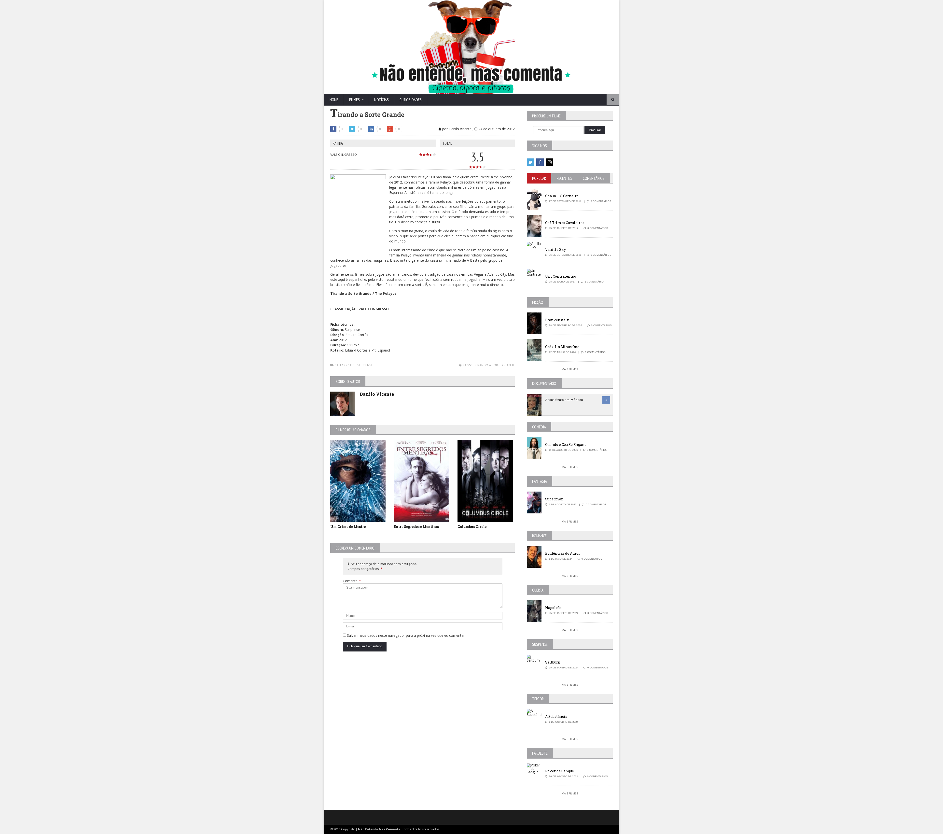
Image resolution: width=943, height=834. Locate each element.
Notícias (381, 99)
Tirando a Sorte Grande (495, 365)
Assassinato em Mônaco (564, 399)
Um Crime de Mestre (348, 526)
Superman (554, 499)
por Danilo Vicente (456, 129)
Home (334, 99)
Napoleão (553, 607)
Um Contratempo (560, 276)
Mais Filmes (570, 369)
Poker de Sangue (559, 771)
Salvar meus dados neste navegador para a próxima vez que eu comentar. (406, 635)
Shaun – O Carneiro (562, 196)
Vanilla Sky (555, 249)
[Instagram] (549, 162)
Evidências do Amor (562, 553)
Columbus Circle (472, 526)
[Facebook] (540, 162)
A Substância (556, 716)
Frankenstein (557, 320)
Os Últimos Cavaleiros (564, 222)
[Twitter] (530, 162)
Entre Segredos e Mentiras (416, 526)
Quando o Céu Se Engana (565, 444)
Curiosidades (411, 99)
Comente (352, 581)
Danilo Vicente (377, 394)
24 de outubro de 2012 (496, 129)
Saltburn (552, 662)
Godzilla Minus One (562, 346)
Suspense (365, 365)
